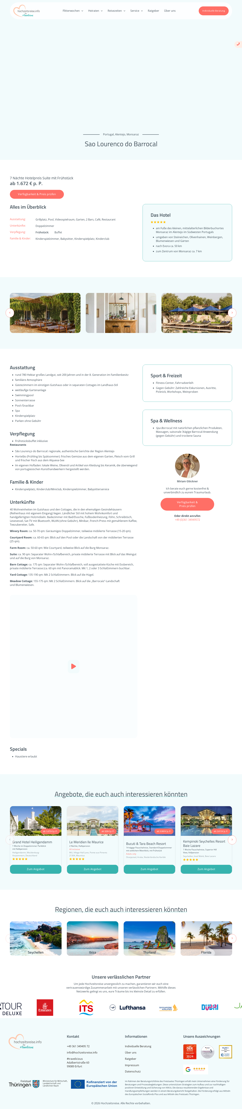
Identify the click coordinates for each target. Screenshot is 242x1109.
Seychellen (35, 952)
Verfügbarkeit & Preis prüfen (37, 194)
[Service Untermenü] (142, 11)
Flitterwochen (71, 11)
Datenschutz (133, 1071)
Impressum (132, 1065)
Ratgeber (153, 11)
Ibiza (92, 952)
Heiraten (93, 11)
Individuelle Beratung (213, 10)
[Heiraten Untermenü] (102, 11)
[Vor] (232, 312)
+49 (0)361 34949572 (187, 519)
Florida (206, 952)
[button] (74, 666)
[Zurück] (10, 312)
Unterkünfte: (18, 225)
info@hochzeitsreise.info (82, 1052)
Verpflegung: (18, 232)
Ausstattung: (18, 219)
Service (134, 11)
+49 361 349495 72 (78, 1046)
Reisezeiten (115, 11)
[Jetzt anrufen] (238, 44)
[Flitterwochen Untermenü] (82, 11)
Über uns (170, 11)
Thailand (149, 952)
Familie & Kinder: (20, 238)
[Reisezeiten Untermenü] (124, 11)
